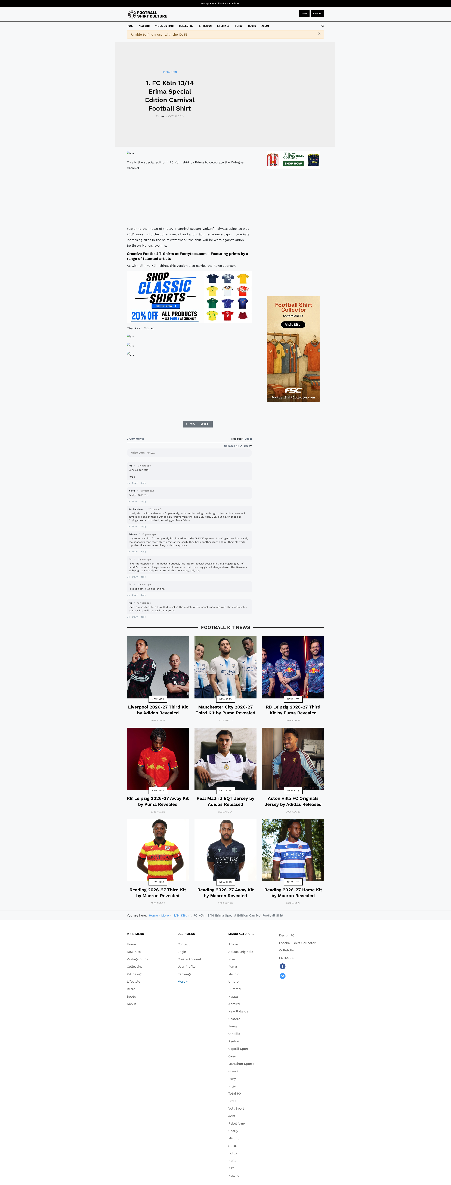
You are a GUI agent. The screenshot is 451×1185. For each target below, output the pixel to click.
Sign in (317, 13)
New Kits (158, 699)
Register (237, 438)
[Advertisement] (189, 198)
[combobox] (322, 25)
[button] (189, 981)
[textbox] (189, 453)
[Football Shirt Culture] (148, 14)
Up (128, 483)
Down (135, 483)
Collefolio (236, 3)
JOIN (304, 13)
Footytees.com (193, 253)
